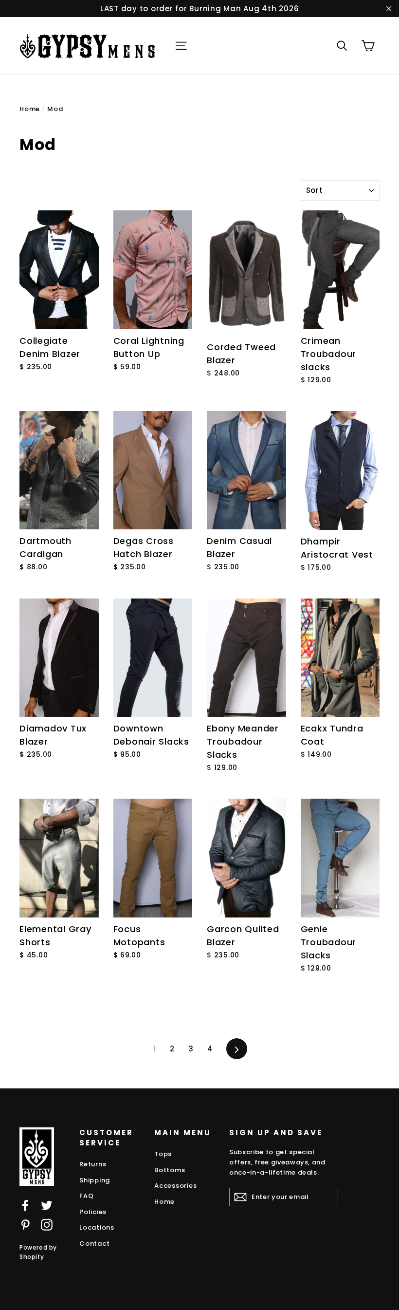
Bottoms (169, 1170)
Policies (93, 1211)
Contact (94, 1243)
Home (29, 108)
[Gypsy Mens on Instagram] (47, 1224)
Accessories (175, 1185)
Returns (92, 1164)
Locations (96, 1227)
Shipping (94, 1180)
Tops (163, 1154)
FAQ (86, 1195)
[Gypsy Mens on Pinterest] (25, 1224)
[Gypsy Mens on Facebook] (25, 1205)
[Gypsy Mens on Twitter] (47, 1205)
